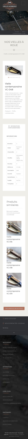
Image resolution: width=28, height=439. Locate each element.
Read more (8, 244)
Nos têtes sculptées (9, 375)
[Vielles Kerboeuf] (10, 5)
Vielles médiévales (8, 354)
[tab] (14, 127)
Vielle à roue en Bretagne (10, 421)
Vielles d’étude (7, 357)
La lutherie (6, 372)
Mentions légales (8, 400)
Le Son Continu (7, 424)
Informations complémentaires (14, 127)
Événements (6, 382)
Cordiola (5, 417)
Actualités (6, 378)
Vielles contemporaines (10, 347)
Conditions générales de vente (12, 403)
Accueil (17, 31)
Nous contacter (8, 396)
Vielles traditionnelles (9, 351)
